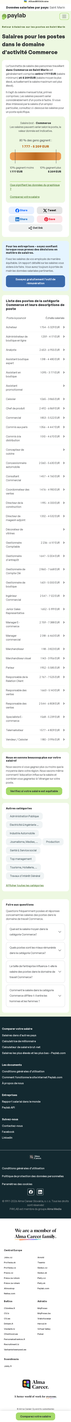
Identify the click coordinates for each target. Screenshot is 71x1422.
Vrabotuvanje (44, 1318)
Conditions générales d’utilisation (23, 1071)
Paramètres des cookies (17, 1184)
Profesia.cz (10, 1267)
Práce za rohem (12, 1283)
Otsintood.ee (11, 1334)
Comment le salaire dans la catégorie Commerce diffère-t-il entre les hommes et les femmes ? (32, 996)
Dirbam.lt (8, 1323)
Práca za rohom (12, 1278)
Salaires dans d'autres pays (19, 1035)
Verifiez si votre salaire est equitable (34, 791)
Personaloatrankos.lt (14, 1339)
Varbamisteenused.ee (15, 1349)
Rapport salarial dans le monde (21, 1101)
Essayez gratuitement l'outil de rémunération (35, 281)
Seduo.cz (42, 1267)
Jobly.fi (8, 1366)
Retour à (33, 26)
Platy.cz (41, 1278)
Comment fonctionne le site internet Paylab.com (32, 1077)
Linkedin (7, 1137)
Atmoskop (9, 1288)
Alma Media (54, 1209)
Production (53, 841)
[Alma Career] (35, 1384)
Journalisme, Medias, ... (24, 841)
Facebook (8, 1131)
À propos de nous (13, 1083)
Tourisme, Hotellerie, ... (23, 867)
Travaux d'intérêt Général (25, 876)
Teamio (41, 1262)
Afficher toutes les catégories (25, 885)
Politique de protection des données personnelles (33, 1176)
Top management (21, 858)
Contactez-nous (12, 1125)
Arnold (40, 1257)
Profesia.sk (10, 1262)
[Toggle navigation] (64, 16)
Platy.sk (41, 1283)
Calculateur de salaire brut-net (21, 1047)
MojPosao (42, 1308)
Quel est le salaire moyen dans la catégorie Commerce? (29, 931)
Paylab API (8, 1107)
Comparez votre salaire (35, 1416)
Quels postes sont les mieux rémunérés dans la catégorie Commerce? (33, 950)
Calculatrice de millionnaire (19, 1041)
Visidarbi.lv (9, 1329)
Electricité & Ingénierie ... (24, 824)
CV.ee (7, 1318)
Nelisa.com (9, 1293)
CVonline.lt (9, 1308)
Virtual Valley (44, 1329)
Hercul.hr (42, 1323)
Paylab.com (43, 1288)
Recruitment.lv (11, 1344)
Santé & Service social (23, 850)
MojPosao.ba (44, 1313)
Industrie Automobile (22, 833)
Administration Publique (24, 816)
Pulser (40, 1334)
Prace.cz (8, 1272)
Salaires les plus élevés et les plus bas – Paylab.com (34, 1053)
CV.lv (6, 1313)
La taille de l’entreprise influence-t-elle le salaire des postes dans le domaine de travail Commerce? (33, 971)
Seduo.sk (42, 1272)
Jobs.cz (8, 1257)
